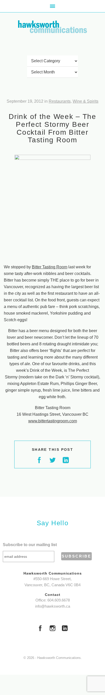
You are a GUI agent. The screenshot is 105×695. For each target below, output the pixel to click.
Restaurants (60, 101)
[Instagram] (52, 629)
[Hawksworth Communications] (52, 26)
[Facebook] (40, 629)
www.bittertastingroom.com (52, 421)
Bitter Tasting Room (49, 267)
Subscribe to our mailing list (30, 545)
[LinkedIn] (65, 629)
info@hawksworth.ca (52, 606)
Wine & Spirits (85, 101)
